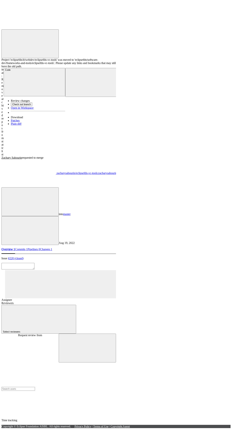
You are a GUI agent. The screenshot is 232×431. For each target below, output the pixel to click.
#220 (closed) (16, 258)
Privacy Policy (82, 426)
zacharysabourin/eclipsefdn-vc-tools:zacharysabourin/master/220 (93, 173)
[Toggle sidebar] (60, 284)
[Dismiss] (30, 43)
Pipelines (34, 249)
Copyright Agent (120, 426)
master (67, 214)
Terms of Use (101, 426)
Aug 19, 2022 (67, 242)
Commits (21, 249)
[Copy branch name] (30, 201)
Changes (46, 249)
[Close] (87, 348)
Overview (8, 249)
